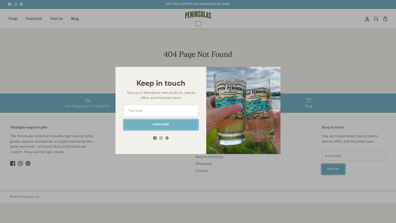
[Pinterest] (167, 138)
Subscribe (161, 124)
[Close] (275, 72)
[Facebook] (155, 138)
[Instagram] (161, 138)
